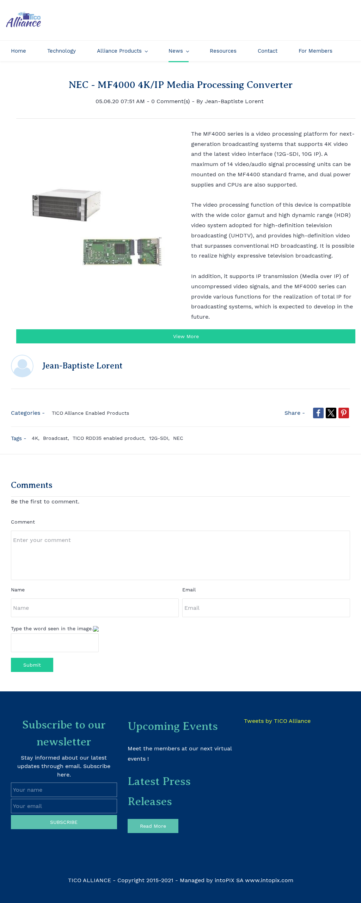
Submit (32, 665)
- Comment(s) (168, 101)
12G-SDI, (161, 438)
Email (189, 589)
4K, (37, 438)
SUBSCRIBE (64, 822)
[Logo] (23, 20)
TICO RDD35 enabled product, (111, 438)
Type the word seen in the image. (52, 628)
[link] (318, 413)
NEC (178, 438)
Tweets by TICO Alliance (277, 721)
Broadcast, (58, 438)
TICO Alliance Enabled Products (90, 413)
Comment (23, 522)
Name (18, 589)
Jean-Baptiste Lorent (234, 101)
